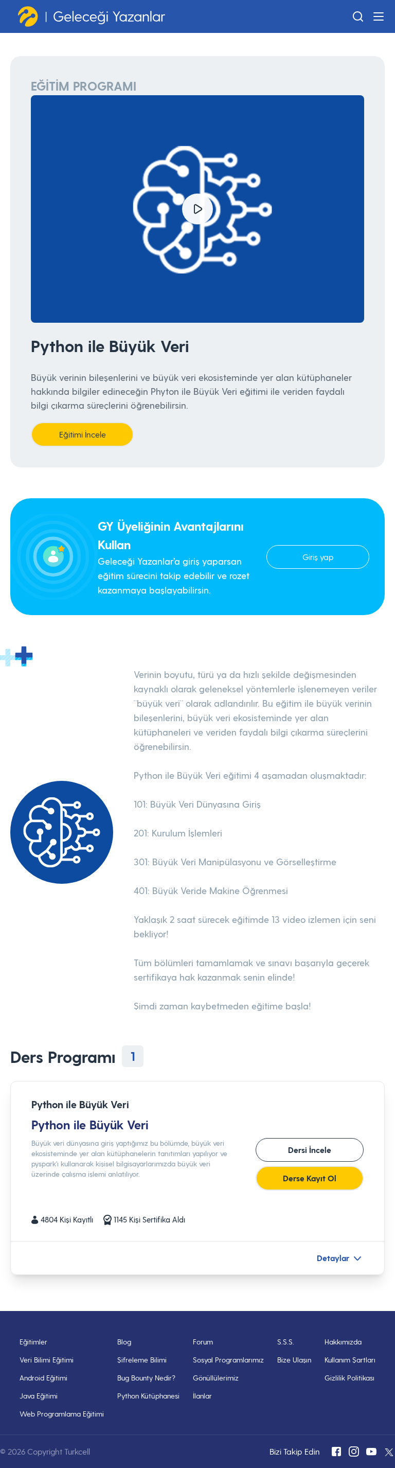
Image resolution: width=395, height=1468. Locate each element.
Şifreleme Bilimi (142, 1359)
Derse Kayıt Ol (309, 1178)
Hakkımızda (343, 1341)
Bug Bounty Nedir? (146, 1377)
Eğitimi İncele (82, 434)
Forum (203, 1341)
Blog (124, 1341)
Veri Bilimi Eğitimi (47, 1359)
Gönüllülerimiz (216, 1377)
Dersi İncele (309, 1150)
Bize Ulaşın (294, 1359)
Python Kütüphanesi (148, 1395)
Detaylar (333, 1258)
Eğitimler (33, 1341)
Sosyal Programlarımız (228, 1359)
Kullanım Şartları (350, 1359)
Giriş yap (318, 557)
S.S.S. (285, 1341)
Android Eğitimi (43, 1377)
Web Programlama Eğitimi (62, 1413)
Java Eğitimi (39, 1395)
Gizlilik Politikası (349, 1377)
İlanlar (202, 1395)
